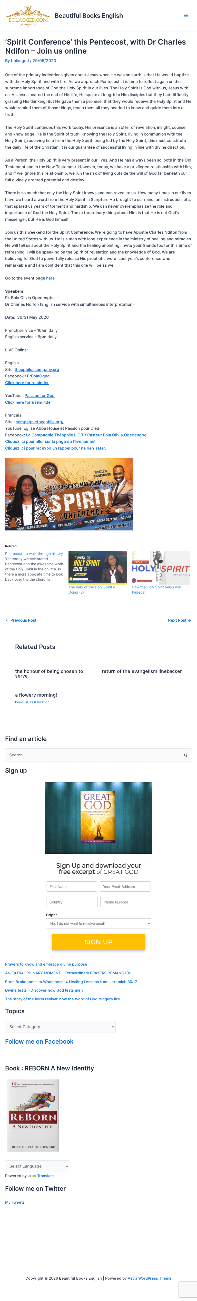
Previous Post (21, 620)
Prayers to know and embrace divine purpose (46, 964)
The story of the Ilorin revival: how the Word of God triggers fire (62, 999)
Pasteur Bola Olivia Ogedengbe (116, 435)
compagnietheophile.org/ (40, 421)
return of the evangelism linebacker (142, 671)
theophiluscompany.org (37, 369)
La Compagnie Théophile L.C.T (55, 435)
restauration (40, 702)
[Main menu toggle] (186, 15)
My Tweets (15, 1202)
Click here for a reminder (28, 402)
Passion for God (40, 395)
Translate (45, 1175)
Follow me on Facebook (39, 1041)
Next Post (179, 620)
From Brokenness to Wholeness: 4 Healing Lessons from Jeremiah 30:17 (71, 981)
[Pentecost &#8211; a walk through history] (36, 566)
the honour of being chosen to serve (49, 673)
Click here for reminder (27, 382)
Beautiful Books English (89, 15)
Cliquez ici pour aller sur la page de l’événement (50, 441)
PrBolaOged (38, 376)
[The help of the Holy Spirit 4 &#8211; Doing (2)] (97, 568)
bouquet (21, 702)
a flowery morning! (36, 695)
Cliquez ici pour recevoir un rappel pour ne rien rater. (55, 448)
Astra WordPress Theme (150, 1278)
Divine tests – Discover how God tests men (44, 990)
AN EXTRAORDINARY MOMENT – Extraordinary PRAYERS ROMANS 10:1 (68, 973)
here (50, 278)
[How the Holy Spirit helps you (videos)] (161, 568)
